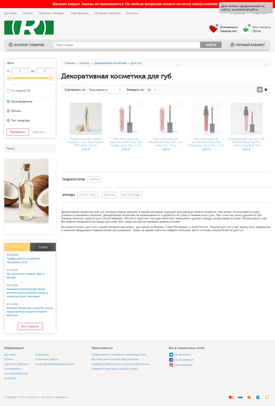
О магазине (42, 354)
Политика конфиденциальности (54, 364)
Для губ (136, 63)
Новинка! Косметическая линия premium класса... (121, 364)
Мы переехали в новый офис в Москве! (115, 359)
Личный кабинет (250, 45)
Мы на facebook (183, 359)
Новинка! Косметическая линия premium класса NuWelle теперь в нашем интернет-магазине (27, 293)
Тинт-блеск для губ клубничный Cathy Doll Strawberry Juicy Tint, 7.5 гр (206, 142)
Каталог (84, 63)
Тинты (10, 148)
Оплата (27, 13)
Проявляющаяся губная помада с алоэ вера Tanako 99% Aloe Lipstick (86, 142)
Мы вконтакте (182, 354)
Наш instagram (183, 364)
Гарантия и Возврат (51, 13)
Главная (69, 63)
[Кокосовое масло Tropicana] (26, 222)
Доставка (10, 13)
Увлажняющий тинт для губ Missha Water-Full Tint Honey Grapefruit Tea (246, 142)
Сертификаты (79, 13)
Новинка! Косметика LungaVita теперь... (116, 368)
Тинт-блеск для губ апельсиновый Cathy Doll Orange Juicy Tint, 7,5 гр (126, 142)
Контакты (132, 13)
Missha (109, 195)
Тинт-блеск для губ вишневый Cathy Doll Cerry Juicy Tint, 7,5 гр (166, 142)
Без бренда (131, 195)
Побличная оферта (47, 359)
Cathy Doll (87, 195)
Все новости (30, 326)
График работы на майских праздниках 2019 (119, 354)
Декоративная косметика (110, 63)
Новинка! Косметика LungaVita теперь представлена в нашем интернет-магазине (30, 312)
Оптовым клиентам (107, 13)
